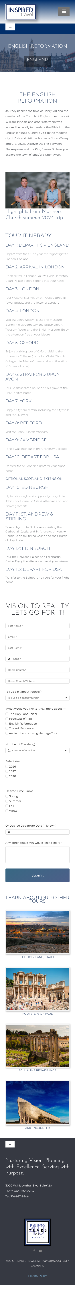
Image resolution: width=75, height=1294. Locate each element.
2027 (12, 771)
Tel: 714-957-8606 (17, 1196)
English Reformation (23, 723)
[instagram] (40, 1251)
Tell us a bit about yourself (23, 691)
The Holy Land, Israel (23, 714)
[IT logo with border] (20, 5)
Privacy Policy (37, 1275)
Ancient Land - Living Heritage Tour (33, 733)
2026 (12, 766)
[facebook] (34, 1251)
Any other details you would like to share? (33, 842)
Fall (11, 806)
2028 (12, 776)
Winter (14, 810)
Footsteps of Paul (21, 718)
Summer (15, 801)
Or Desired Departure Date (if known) (30, 825)
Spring (13, 796)
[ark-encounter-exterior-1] (37, 1082)
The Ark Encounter (22, 728)
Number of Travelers (20, 744)
